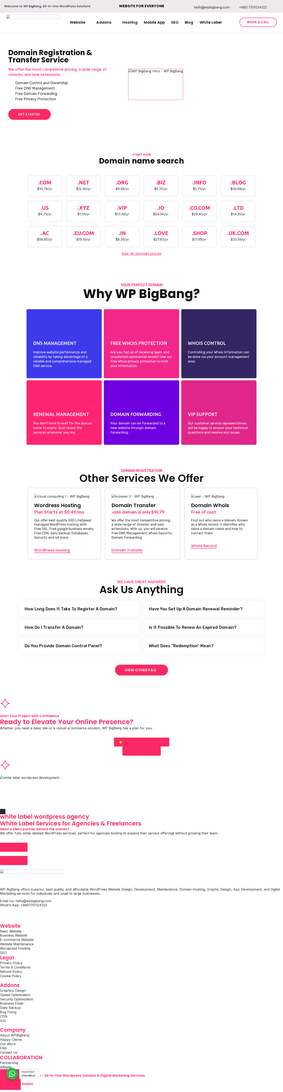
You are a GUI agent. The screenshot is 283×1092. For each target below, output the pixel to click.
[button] (80, 22)
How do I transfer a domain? (53, 627)
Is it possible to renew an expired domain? (192, 627)
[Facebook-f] (5, 912)
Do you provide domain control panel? (63, 645)
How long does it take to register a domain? (70, 608)
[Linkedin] (28, 912)
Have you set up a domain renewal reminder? (196, 608)
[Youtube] (39, 912)
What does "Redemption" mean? (181, 645)
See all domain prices (141, 253)
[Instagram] (16, 912)
